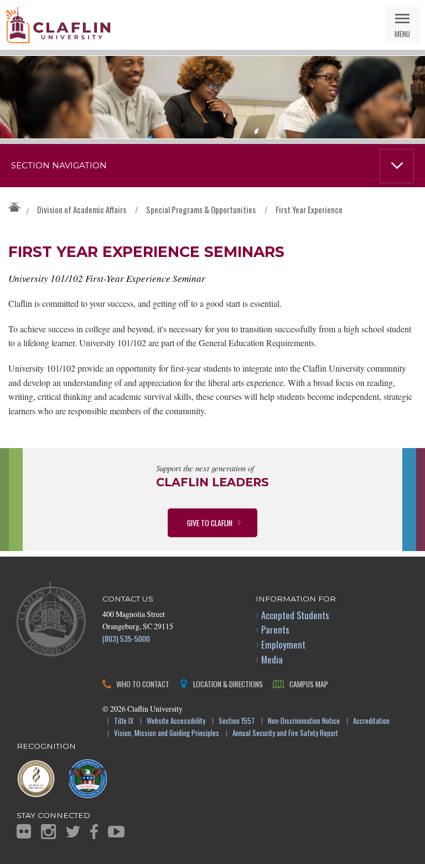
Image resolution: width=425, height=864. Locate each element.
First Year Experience (309, 209)
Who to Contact (142, 684)
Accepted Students (295, 615)
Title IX (123, 721)
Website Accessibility (176, 721)
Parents (275, 629)
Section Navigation (59, 166)
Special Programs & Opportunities (201, 209)
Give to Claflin (209, 522)
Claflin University (58, 25)
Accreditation (371, 721)
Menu (402, 33)
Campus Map (308, 684)
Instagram (48, 831)
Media (272, 659)
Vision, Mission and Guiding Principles (166, 733)
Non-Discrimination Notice (304, 721)
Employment (283, 644)
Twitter (73, 831)
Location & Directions (228, 684)
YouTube (116, 831)
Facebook (94, 831)
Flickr (24, 831)
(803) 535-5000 (126, 638)
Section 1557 (237, 721)
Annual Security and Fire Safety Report (285, 733)
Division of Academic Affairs (81, 209)
